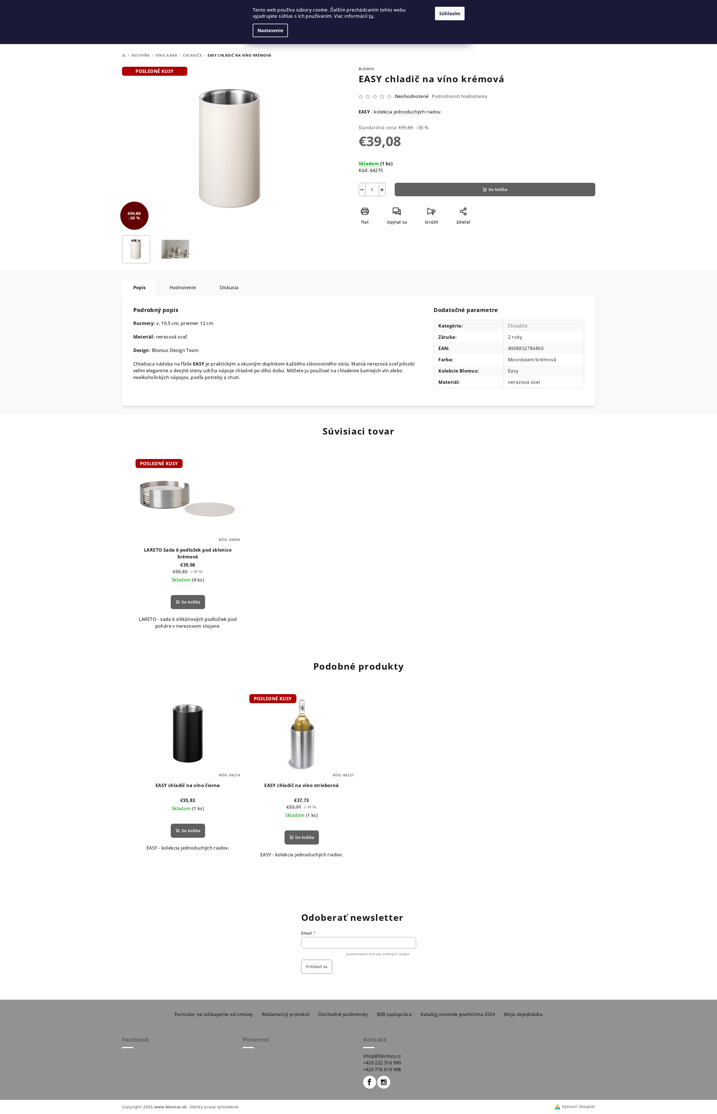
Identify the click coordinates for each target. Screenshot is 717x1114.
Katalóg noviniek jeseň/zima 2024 (458, 1014)
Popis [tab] (139, 287)
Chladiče (518, 326)
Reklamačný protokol (285, 1014)
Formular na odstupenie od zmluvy (214, 1014)
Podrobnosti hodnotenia (459, 96)
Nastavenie (270, 30)
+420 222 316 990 (382, 1063)
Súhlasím (449, 13)
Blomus (367, 68)
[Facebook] (369, 1082)
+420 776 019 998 (382, 1069)
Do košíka (498, 189)
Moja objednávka (523, 1014)
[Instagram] (383, 1082)
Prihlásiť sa (316, 966)
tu (371, 16)
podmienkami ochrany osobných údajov (378, 954)
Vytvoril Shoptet (578, 1106)
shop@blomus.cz (382, 1056)
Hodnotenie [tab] (183, 287)
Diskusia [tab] (229, 287)
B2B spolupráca (394, 1014)
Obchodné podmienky (343, 1014)
